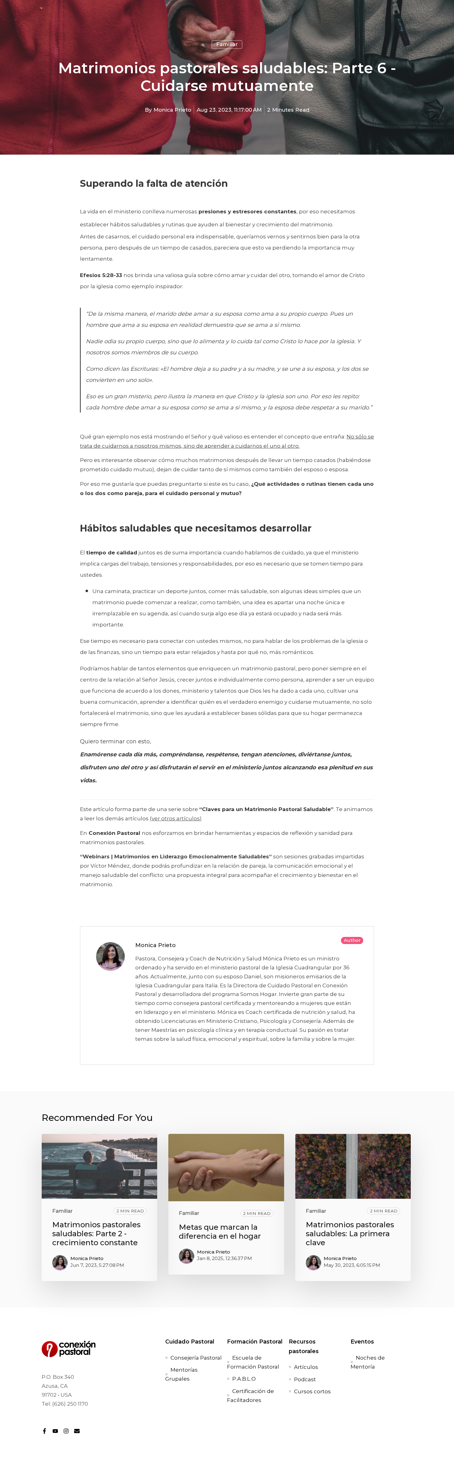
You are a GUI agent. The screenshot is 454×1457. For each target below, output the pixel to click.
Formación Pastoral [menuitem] (255, 1341)
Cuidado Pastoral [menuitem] (189, 1341)
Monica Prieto (172, 110)
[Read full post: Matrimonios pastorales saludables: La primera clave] (353, 1166)
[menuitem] (196, 1358)
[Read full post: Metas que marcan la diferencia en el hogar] (226, 1167)
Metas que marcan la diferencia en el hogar (220, 1232)
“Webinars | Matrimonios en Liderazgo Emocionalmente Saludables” (176, 856)
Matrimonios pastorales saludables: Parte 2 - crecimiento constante (96, 1233)
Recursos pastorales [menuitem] (304, 1346)
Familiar (227, 44)
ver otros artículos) (177, 818)
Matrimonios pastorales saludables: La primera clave (350, 1233)
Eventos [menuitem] (362, 1341)
